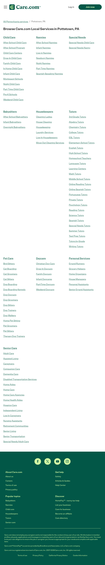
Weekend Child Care (13, 99)
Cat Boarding (10, 269)
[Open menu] (5, 7)
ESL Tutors (74, 137)
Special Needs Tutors (79, 225)
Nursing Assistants (12, 421)
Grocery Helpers (77, 269)
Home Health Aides (13, 400)
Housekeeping (43, 127)
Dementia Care (10, 374)
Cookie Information (80, 555)
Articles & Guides (62, 481)
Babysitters (10, 111)
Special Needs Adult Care (16, 441)
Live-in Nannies (43, 53)
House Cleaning (44, 122)
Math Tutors (75, 174)
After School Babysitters (15, 117)
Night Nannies (43, 63)
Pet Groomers (10, 326)
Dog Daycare (9, 294)
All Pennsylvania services (15, 21)
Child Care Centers (12, 53)
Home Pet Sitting (11, 320)
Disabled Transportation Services (20, 379)
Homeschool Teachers (80, 158)
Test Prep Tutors (77, 236)
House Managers (77, 279)
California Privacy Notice (58, 555)
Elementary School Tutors (81, 142)
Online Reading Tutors (80, 184)
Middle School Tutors (79, 179)
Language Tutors (77, 163)
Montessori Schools (13, 79)
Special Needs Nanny (79, 48)
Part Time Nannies (45, 68)
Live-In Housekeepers (46, 137)
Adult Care (8, 353)
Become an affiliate (63, 514)
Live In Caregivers (12, 415)
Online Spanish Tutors (80, 189)
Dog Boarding (10, 284)
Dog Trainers (9, 310)
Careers (8, 481)
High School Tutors (78, 153)
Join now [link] (90, 7)
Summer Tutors (76, 231)
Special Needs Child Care (81, 42)
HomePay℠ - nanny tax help (67, 501)
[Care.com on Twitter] (47, 461)
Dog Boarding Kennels (14, 289)
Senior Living (9, 431)
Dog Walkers (9, 315)
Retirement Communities (15, 426)
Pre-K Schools (10, 94)
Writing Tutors (76, 246)
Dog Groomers (10, 300)
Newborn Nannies (45, 58)
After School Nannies (46, 42)
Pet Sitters (8, 331)
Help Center (60, 485)
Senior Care (10, 348)
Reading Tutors (76, 210)
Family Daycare (44, 274)
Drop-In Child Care (12, 58)
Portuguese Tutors (78, 194)
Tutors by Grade (77, 241)
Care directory (61, 518)
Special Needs (77, 37)
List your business (63, 505)
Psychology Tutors (78, 205)
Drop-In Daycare (44, 269)
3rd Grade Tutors (77, 117)
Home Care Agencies (13, 395)
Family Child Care (12, 63)
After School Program (14, 48)
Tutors (72, 111)
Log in (71, 7)
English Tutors (76, 148)
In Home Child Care (12, 68)
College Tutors (76, 132)
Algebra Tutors (76, 122)
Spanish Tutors (76, 220)
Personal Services (79, 258)
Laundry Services (44, 132)
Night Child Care (11, 84)
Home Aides (9, 384)
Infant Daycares (44, 279)
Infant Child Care (11, 73)
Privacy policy (11, 489)
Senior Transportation (14, 436)
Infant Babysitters (12, 122)
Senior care (10, 522)
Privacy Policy (38, 555)
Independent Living (13, 410)
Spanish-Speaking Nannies (49, 73)
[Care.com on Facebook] (37, 461)
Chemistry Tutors (77, 127)
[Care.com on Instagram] (67, 461)
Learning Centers (77, 168)
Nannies (41, 37)
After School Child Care (15, 42)
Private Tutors (76, 200)
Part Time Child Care (13, 89)
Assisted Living (10, 358)
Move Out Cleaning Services (50, 142)
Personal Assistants (79, 284)
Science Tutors (76, 215)
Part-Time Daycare (45, 284)
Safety (58, 476)
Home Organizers (77, 274)
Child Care (9, 37)
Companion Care (11, 369)
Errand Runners (76, 263)
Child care (9, 509)
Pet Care (8, 258)
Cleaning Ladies (44, 117)
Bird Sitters (9, 263)
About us (9, 476)
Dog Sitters (9, 305)
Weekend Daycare (45, 289)
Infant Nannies (43, 48)
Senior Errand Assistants (81, 289)
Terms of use (11, 485)
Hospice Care (10, 405)
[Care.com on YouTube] (57, 461)
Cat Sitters (8, 279)
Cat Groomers (10, 274)
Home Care (8, 389)
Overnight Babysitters (14, 127)
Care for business (62, 509)
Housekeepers (44, 111)
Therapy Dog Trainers (14, 336)
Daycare (41, 258)
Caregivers (8, 364)
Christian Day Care (45, 263)
